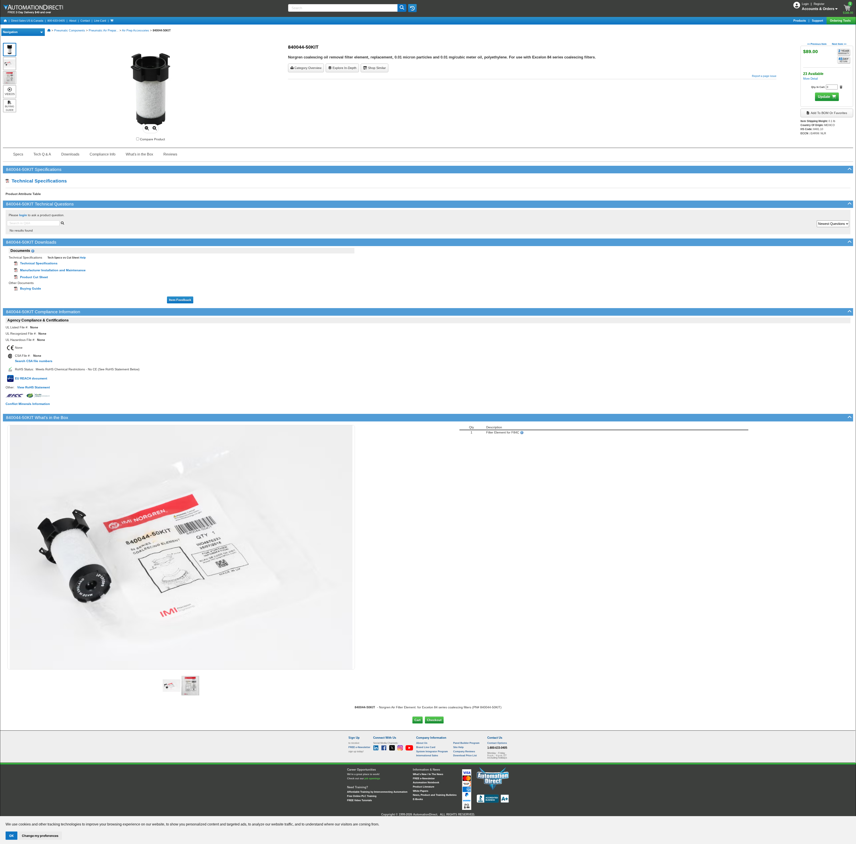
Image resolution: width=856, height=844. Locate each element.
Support (818, 20)
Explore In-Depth (344, 68)
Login (806, 4)
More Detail (810, 78)
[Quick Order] (111, 21)
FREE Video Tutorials (359, 800)
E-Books (418, 799)
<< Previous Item (817, 44)
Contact (85, 20)
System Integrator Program (432, 751)
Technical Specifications (38, 180)
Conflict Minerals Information (28, 404)
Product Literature (423, 786)
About (72, 20)
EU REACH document (31, 378)
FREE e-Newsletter (424, 778)
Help (82, 257)
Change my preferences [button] (40, 836)
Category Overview (307, 68)
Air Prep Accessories (135, 30)
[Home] (5, 21)
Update (824, 97)
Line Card (100, 20)
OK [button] (11, 836)
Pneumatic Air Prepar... (104, 30)
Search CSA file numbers (33, 361)
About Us (421, 743)
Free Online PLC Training (362, 796)
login (23, 215)
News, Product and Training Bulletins (435, 795)
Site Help (458, 747)
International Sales (427, 755)
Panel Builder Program (466, 743)
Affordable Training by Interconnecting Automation (377, 791)
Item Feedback (180, 300)
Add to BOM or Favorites (828, 113)
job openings (372, 778)
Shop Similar (376, 68)
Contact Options (497, 743)
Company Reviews (464, 751)
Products (800, 20)
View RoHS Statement (33, 387)
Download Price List (465, 755)
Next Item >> (839, 44)
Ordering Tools (841, 20)
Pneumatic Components (69, 30)
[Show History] (412, 8)
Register (819, 4)
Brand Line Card (425, 747)
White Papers (420, 791)
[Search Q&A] (62, 222)
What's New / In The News (428, 774)
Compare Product (152, 139)
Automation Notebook (426, 782)
